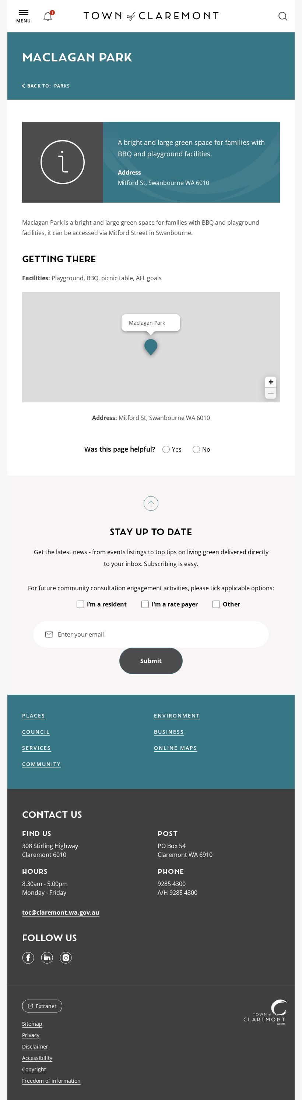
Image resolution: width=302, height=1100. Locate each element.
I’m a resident (107, 604)
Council (36, 731)
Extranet (46, 1006)
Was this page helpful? (119, 449)
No (206, 449)
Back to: (39, 86)
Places (33, 715)
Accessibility (37, 1057)
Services (36, 748)
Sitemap (32, 1023)
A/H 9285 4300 (177, 893)
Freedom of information (51, 1080)
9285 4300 (172, 884)
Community (41, 764)
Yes (177, 449)
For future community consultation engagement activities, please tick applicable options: (151, 588)
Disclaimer (35, 1046)
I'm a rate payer (175, 604)
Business (169, 731)
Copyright (34, 1069)
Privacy (30, 1035)
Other (231, 604)
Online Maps (175, 748)
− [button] (271, 393)
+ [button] (270, 382)
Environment (177, 715)
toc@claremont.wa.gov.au (60, 912)
